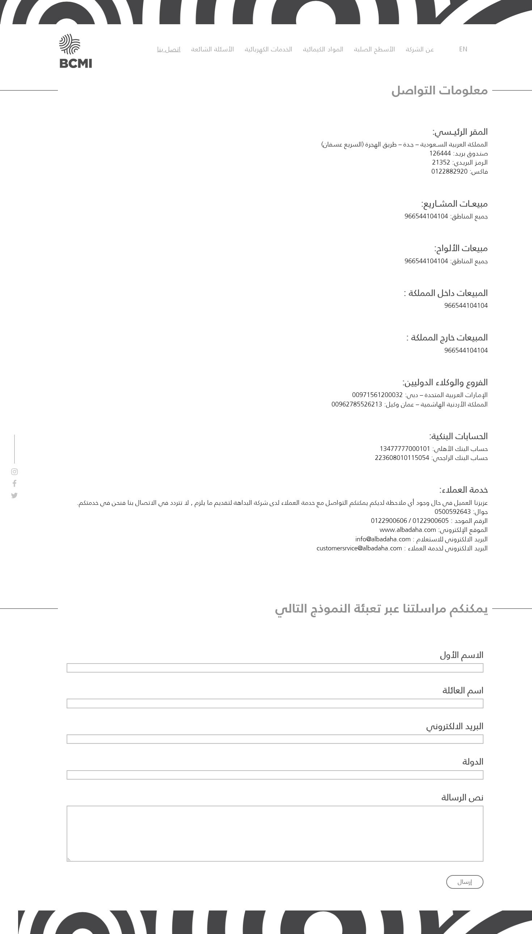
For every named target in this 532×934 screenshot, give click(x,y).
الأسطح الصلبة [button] (374, 49)
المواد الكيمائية (323, 49)
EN (463, 49)
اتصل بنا (169, 49)
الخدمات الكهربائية (268, 49)
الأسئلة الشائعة (212, 49)
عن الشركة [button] (420, 49)
